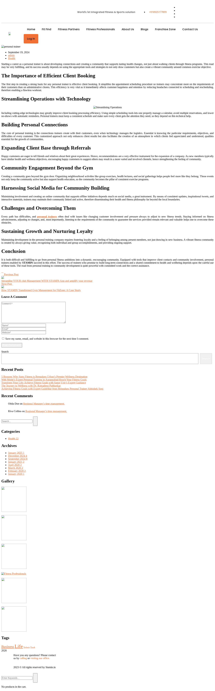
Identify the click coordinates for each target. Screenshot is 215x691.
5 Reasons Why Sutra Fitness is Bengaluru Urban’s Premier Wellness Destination (44, 376)
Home (31, 29)
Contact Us (190, 29)
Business (7, 647)
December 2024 (17, 455)
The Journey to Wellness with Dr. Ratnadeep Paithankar (31, 385)
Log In (31, 39)
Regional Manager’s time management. (44, 403)
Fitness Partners (69, 29)
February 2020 (17, 471)
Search (5, 351)
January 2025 (16, 452)
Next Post (6, 283)
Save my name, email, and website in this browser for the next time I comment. (47, 338)
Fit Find (46, 29)
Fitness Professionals (100, 29)
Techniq (27, 647)
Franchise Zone (165, 29)
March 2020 (15, 467)
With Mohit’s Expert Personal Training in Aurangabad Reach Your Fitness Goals (44, 379)
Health (11, 58)
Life (19, 646)
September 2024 (17, 458)
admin (11, 55)
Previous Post (10, 274)
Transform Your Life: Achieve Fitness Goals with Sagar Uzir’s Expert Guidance (43, 382)
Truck (32, 647)
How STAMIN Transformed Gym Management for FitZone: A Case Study (41, 290)
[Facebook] (1, 271)
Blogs (144, 29)
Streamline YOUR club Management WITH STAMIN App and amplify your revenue (46, 280)
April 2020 (15, 464)
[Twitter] (2, 271)
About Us (128, 29)
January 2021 (16, 461)
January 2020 (16, 474)
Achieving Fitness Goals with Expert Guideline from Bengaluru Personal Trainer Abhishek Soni (52, 388)
